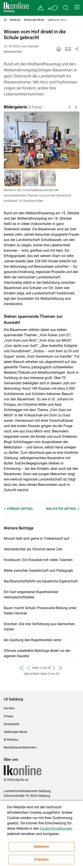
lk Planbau (11, 739)
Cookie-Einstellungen (56, 828)
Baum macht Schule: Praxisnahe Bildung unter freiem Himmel (40, 610)
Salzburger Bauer (15, 732)
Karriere (9, 708)
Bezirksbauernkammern (20, 747)
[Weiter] (70, 140)
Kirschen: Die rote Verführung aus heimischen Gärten (39, 626)
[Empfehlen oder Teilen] (76, 49)
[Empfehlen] (68, 49)
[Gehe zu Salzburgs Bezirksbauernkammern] (41, 8)
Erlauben (42, 859)
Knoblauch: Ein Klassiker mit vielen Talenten (38, 560)
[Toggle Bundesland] (53, 8)
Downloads (11, 724)
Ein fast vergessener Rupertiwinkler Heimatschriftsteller (31, 594)
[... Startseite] (16, 8)
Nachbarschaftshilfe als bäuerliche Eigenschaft (41, 581)
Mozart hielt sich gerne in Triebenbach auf (36, 538)
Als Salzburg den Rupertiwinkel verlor (33, 640)
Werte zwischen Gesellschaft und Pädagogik (38, 570)
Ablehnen (41, 846)
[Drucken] (58, 49)
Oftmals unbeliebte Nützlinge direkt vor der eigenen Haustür (37, 653)
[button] (77, 7)
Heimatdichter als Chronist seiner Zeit (33, 549)
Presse (8, 716)
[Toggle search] (66, 8)
